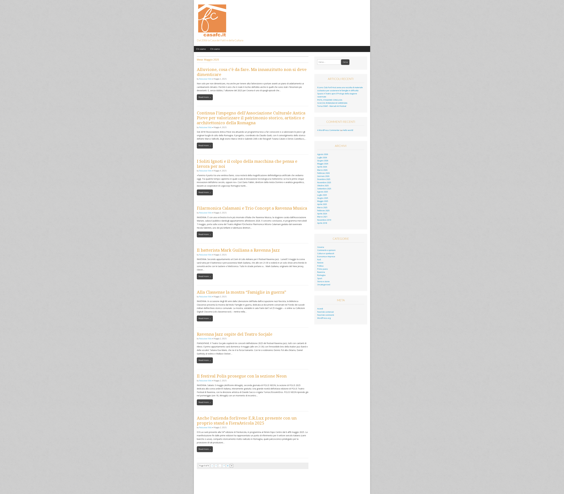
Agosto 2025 (322, 192)
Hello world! (348, 130)
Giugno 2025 (322, 198)
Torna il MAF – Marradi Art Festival (331, 106)
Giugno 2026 (322, 160)
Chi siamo (201, 49)
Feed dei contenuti (325, 312)
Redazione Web (205, 79)
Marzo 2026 (322, 170)
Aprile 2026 (322, 167)
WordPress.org (324, 318)
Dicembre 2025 (323, 179)
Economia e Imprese (326, 256)
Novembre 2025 (324, 182)
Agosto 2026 (322, 154)
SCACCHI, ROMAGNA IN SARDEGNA (332, 103)
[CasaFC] (211, 18)
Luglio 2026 (322, 157)
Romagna (321, 275)
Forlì (319, 259)
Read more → (205, 97)
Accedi (320, 308)
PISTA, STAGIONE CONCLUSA (329, 100)
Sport (319, 278)
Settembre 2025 (324, 188)
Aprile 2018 (322, 223)
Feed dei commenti (325, 315)
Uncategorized (323, 284)
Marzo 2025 (322, 207)
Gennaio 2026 (323, 176)
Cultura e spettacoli (325, 253)
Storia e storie (323, 281)
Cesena (320, 247)
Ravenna (321, 272)
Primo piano (322, 269)
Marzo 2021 (322, 216)
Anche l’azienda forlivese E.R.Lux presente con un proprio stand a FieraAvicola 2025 (247, 421)
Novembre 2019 (324, 220)
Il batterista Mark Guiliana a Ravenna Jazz (238, 250)
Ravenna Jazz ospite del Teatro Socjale (234, 334)
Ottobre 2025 (323, 185)
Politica (320, 266)
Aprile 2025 (322, 204)
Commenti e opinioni (326, 250)
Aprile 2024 (322, 213)
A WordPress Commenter (328, 130)
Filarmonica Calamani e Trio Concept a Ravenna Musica (252, 208)
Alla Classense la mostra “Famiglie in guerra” (241, 292)
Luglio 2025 (322, 195)
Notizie (320, 262)
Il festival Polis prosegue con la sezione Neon (242, 376)
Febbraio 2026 (323, 173)
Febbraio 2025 (323, 210)
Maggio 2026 (322, 163)
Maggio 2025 (322, 201)
